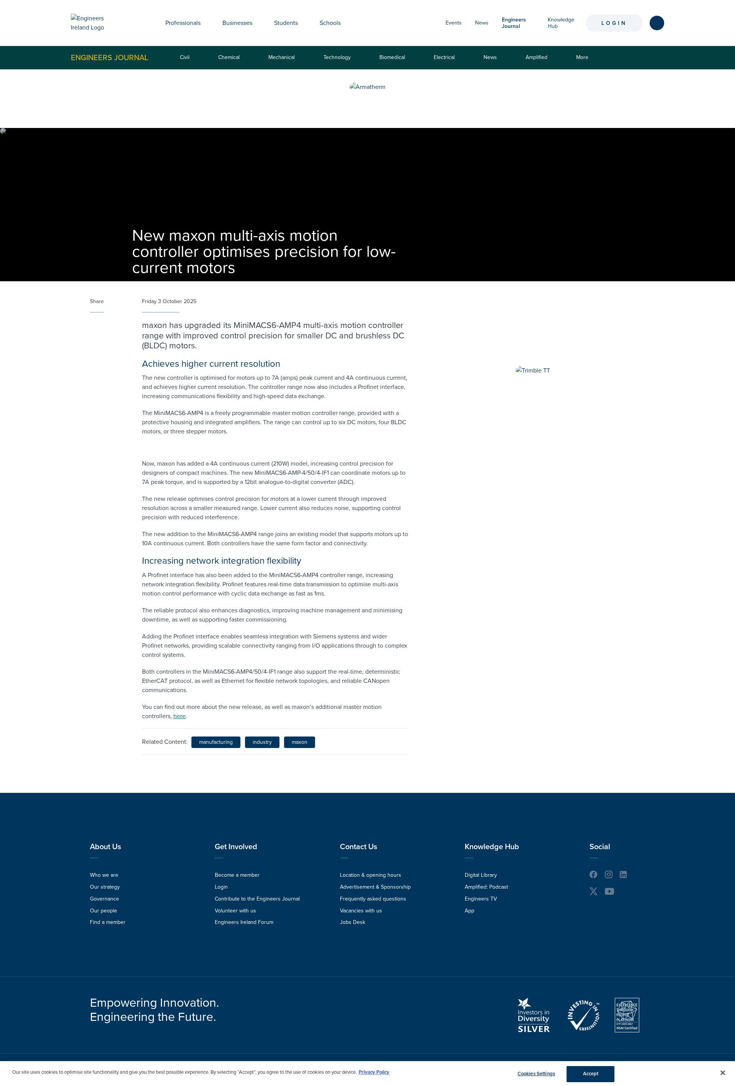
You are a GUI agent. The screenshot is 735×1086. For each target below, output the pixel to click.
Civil (184, 57)
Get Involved (236, 846)
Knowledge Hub (492, 846)
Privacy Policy (374, 1072)
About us (105, 846)
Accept (591, 1074)
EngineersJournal (514, 23)
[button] (206, 23)
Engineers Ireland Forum (244, 922)
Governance (104, 899)
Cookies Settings (536, 1074)
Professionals (183, 23)
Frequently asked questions (373, 899)
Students (286, 23)
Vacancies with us (361, 910)
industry (262, 742)
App (469, 910)
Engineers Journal (109, 57)
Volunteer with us (235, 910)
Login (614, 23)
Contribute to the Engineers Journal (257, 899)
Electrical (444, 57)
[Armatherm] (367, 87)
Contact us (358, 846)
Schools (330, 23)
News (481, 23)
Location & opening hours (370, 875)
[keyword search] (657, 23)
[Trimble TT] (533, 370)
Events (454, 23)
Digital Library (481, 875)
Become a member (237, 875)
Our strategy (105, 887)
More (584, 61)
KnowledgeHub (561, 23)
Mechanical (281, 57)
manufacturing (216, 742)
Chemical (229, 57)
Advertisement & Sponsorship (375, 887)
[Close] (722, 1072)
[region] (367, 1073)
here (179, 716)
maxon (299, 742)
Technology (337, 57)
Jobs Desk (352, 922)
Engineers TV (481, 899)
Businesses (237, 23)
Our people (103, 910)
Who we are (104, 875)
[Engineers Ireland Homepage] (96, 23)
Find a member (108, 922)
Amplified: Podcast (486, 887)
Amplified (536, 57)
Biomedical (392, 57)
